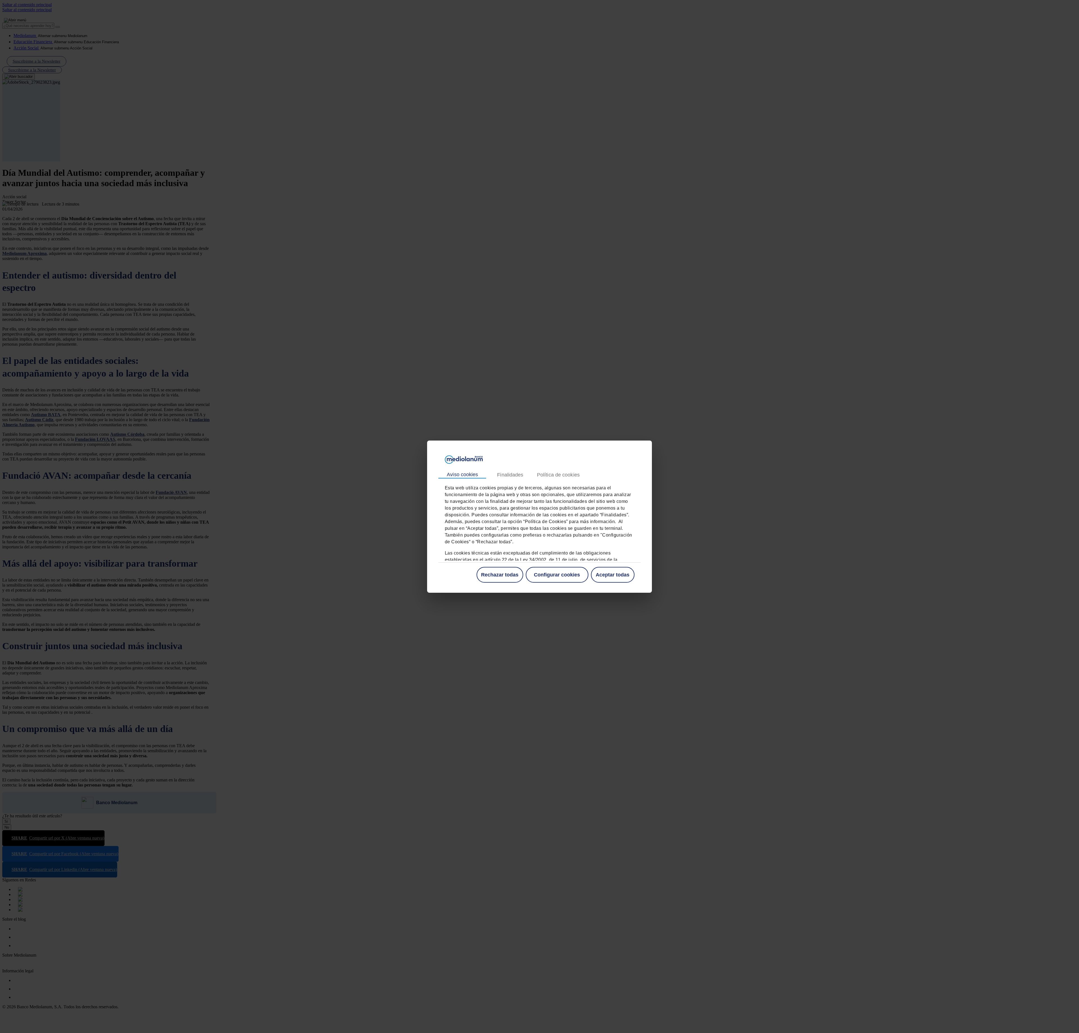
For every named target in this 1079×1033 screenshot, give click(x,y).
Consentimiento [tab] (462, 474)
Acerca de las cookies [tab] (558, 474)
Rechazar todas (499, 574)
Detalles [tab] (510, 474)
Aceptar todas (612, 574)
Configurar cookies (557, 574)
